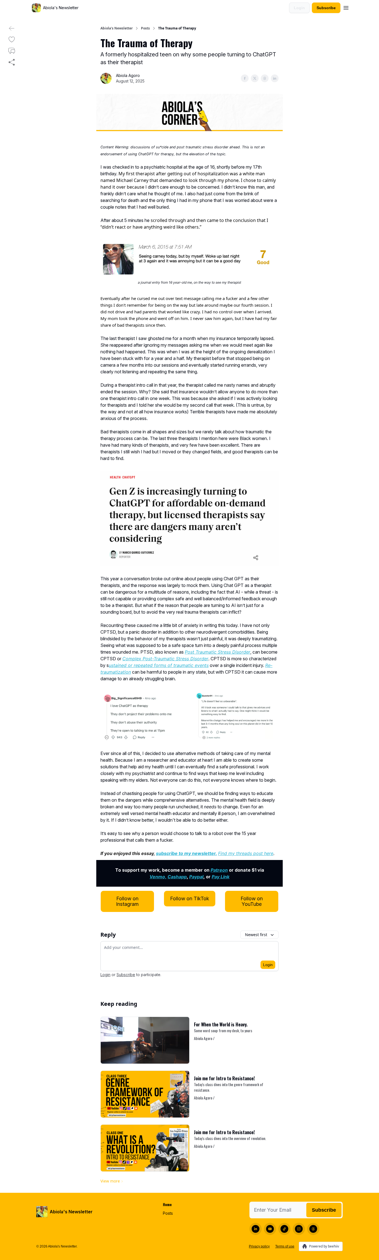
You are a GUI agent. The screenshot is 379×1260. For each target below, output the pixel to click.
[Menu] (346, 7)
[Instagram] (299, 1229)
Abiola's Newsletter (116, 28)
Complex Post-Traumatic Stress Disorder (165, 658)
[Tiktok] (284, 1229)
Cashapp (177, 876)
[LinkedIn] (255, 1229)
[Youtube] (270, 1229)
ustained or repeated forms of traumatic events (159, 665)
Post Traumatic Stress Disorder (217, 652)
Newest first (256, 934)
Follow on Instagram (127, 901)
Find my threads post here (245, 853)
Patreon (219, 870)
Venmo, (158, 876)
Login (299, 8)
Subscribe (326, 8)
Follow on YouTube (252, 901)
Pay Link (220, 876)
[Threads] (313, 1229)
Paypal (196, 876)
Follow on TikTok (189, 898)
